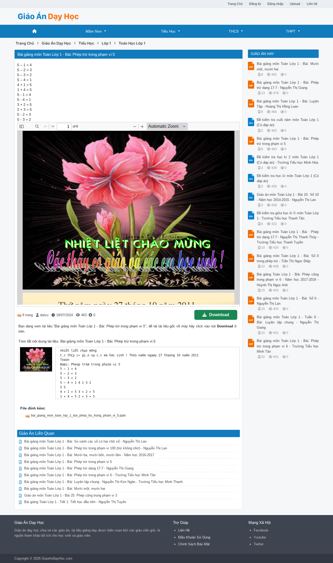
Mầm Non (94, 31)
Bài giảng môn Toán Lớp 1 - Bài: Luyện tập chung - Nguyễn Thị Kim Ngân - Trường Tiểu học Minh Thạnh (103, 482)
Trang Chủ (235, 4)
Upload (295, 4)
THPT (291, 31)
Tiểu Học (168, 31)
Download (219, 315)
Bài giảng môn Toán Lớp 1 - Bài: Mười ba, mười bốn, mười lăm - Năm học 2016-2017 (89, 455)
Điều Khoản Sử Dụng (194, 537)
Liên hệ (312, 4)
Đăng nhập (275, 4)
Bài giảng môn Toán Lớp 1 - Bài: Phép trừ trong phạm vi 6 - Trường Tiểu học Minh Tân (90, 475)
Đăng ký (255, 4)
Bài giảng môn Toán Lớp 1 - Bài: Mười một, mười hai (64, 489)
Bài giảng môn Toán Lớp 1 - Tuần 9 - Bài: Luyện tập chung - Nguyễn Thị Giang (288, 322)
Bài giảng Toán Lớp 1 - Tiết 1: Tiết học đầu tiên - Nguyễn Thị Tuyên (75, 502)
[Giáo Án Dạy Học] (56, 16)
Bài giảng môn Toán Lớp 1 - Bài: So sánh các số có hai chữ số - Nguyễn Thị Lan (85, 441)
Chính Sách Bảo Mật (194, 544)
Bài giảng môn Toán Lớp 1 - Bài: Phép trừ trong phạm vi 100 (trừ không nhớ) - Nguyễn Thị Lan (95, 448)
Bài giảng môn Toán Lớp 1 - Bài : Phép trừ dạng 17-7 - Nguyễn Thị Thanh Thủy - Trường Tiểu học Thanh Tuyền (288, 237)
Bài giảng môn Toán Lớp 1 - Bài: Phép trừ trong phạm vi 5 (68, 462)
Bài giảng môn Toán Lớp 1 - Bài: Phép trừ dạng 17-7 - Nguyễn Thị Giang (78, 468)
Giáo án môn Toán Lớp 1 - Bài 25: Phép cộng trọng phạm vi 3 (70, 495)
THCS (234, 31)
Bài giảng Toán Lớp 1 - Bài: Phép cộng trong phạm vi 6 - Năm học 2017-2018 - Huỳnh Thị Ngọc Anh (288, 279)
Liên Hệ (184, 530)
